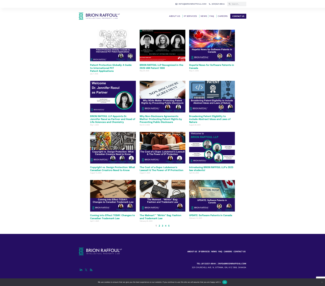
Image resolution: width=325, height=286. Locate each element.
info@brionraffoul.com (232, 263)
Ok (225, 282)
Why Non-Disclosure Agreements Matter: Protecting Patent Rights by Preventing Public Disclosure (161, 119)
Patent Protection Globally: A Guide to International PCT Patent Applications (111, 68)
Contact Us (240, 251)
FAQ (211, 16)
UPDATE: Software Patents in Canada (210, 215)
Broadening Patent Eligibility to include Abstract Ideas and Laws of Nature (210, 119)
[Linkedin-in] (81, 270)
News (204, 16)
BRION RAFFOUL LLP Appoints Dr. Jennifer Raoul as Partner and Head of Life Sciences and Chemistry (112, 119)
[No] (322, 282)
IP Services (190, 16)
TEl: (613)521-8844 (206, 263)
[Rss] (91, 270)
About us (174, 16)
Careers (223, 16)
